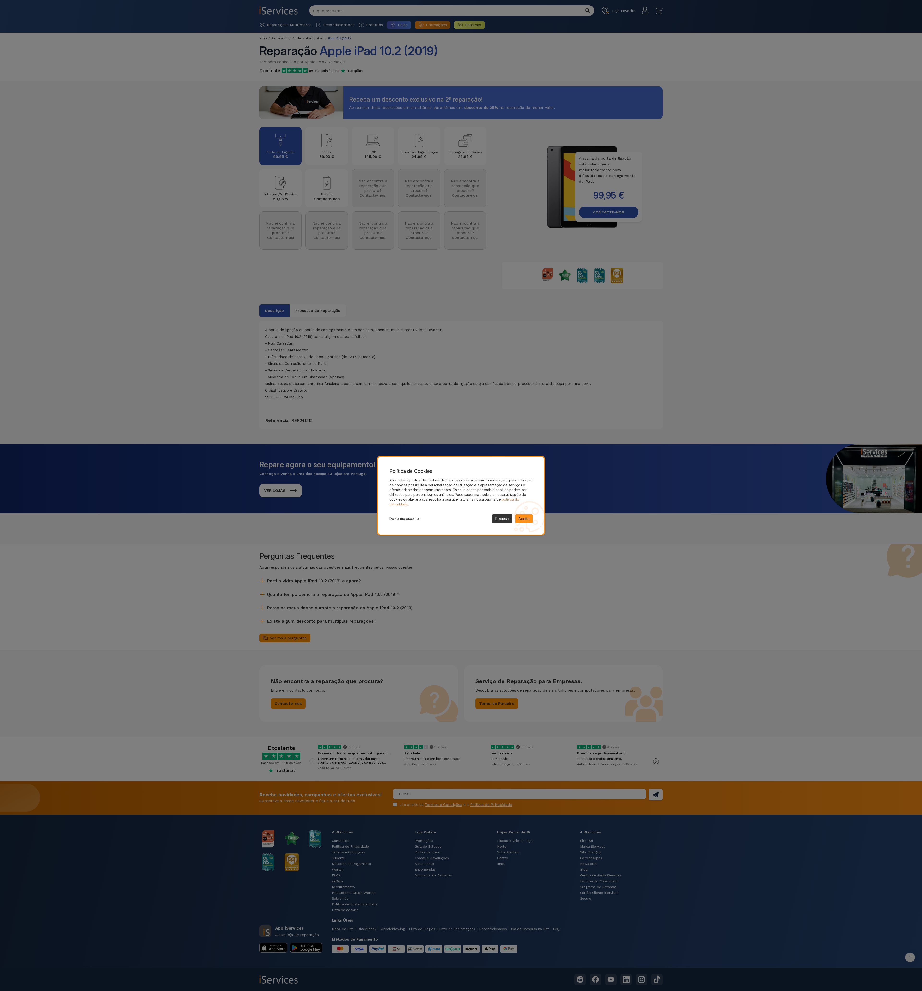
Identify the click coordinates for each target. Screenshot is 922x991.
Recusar (502, 518)
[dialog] (461, 495)
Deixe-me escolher (404, 519)
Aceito (524, 518)
